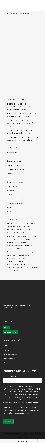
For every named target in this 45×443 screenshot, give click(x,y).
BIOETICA (20, 226)
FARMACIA (26, 239)
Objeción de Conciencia (15, 261)
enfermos (10, 239)
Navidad (24, 258)
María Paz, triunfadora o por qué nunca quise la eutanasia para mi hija (22, 57)
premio (34, 267)
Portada (9, 211)
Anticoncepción (12, 152)
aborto (17, 223)
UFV (21, 274)
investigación (32, 252)
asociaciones (11, 226)
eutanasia (17, 239)
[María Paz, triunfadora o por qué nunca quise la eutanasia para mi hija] (22, 34)
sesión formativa (29, 271)
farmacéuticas (12, 242)
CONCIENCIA (11, 230)
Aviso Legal (6, 350)
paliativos (26, 264)
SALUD (19, 271)
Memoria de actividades (15, 203)
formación (29, 245)
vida (25, 274)
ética (29, 274)
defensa (24, 233)
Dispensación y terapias (15, 182)
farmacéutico (22, 242)
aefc (22, 223)
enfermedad (31, 236)
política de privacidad (30, 403)
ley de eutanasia (13, 255)
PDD (22, 267)
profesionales (11, 271)
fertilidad (21, 245)
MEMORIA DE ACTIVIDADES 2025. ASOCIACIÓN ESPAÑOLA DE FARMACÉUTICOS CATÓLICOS (22, 123)
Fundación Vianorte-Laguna (17, 252)
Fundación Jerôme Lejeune (16, 249)
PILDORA (27, 267)
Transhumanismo (13, 274)
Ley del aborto (24, 255)
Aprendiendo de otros (14, 157)
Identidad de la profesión (15, 199)
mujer (18, 258)
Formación (10, 195)
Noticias (9, 207)
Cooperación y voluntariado (16, 169)
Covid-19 (10, 174)
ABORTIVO (11, 223)
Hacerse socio (10, 332)
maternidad (11, 258)
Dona (6, 327)
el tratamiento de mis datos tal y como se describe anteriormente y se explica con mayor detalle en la (22, 410)
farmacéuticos (12, 245)
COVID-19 (20, 230)
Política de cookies (9, 359)
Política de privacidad (10, 354)
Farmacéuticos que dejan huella (17, 186)
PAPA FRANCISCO (13, 267)
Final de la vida (12, 190)
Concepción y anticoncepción (17, 161)
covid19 (27, 230)
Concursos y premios (14, 165)
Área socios (7, 345)
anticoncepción (30, 223)
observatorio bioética (14, 264)
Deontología (11, 178)
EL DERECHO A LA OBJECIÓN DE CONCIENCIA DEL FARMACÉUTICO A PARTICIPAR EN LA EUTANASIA (19, 106)
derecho (24, 236)
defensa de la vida (13, 236)
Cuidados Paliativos (14, 233)
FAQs (4, 363)
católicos (27, 226)
